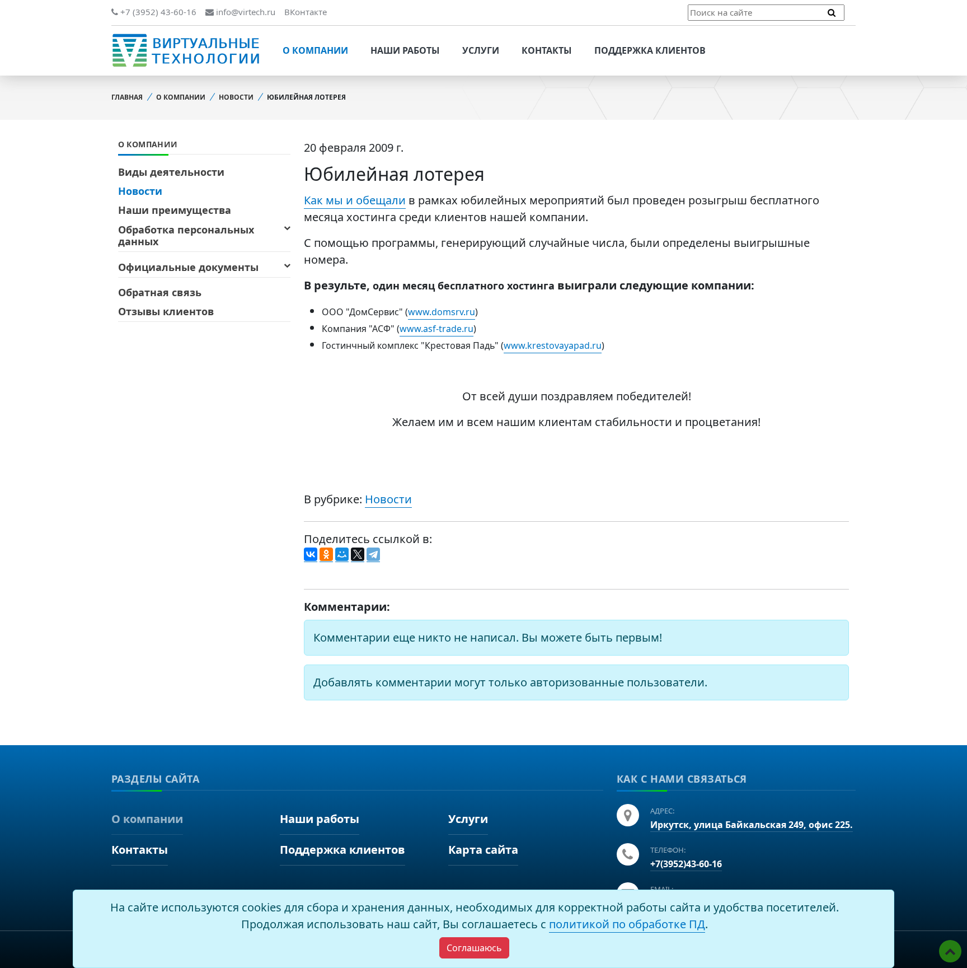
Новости (236, 97)
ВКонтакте (305, 11)
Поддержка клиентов (650, 50)
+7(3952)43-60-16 (686, 864)
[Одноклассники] (326, 555)
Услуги (480, 50)
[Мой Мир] (342, 555)
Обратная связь (159, 292)
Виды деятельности (171, 172)
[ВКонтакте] (310, 555)
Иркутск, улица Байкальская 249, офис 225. (751, 825)
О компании (315, 50)
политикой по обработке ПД (627, 924)
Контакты (547, 50)
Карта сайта (483, 849)
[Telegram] (373, 555)
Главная (127, 97)
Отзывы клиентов (166, 311)
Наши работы (405, 50)
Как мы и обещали (355, 200)
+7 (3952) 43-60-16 (157, 11)
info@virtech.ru (244, 11)
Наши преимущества (174, 210)
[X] (357, 555)
